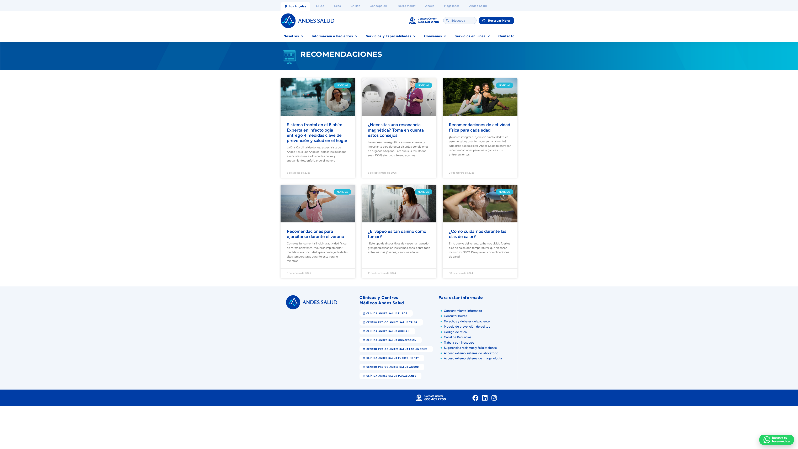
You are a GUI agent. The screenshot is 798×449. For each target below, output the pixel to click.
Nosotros (291, 36)
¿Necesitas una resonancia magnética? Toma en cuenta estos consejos (396, 130)
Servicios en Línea (470, 36)
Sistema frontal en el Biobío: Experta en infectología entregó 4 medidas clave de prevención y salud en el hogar (317, 132)
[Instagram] (494, 398)
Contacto (506, 36)
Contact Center (427, 18)
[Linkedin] (485, 398)
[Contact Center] (412, 20)
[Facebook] (475, 398)
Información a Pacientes (332, 36)
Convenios (433, 36)
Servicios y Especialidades (388, 36)
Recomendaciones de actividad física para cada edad (479, 127)
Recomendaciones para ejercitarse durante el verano (315, 234)
